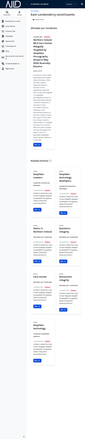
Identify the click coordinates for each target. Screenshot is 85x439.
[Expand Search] (80, 4)
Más (36, 145)
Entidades (35, 11)
